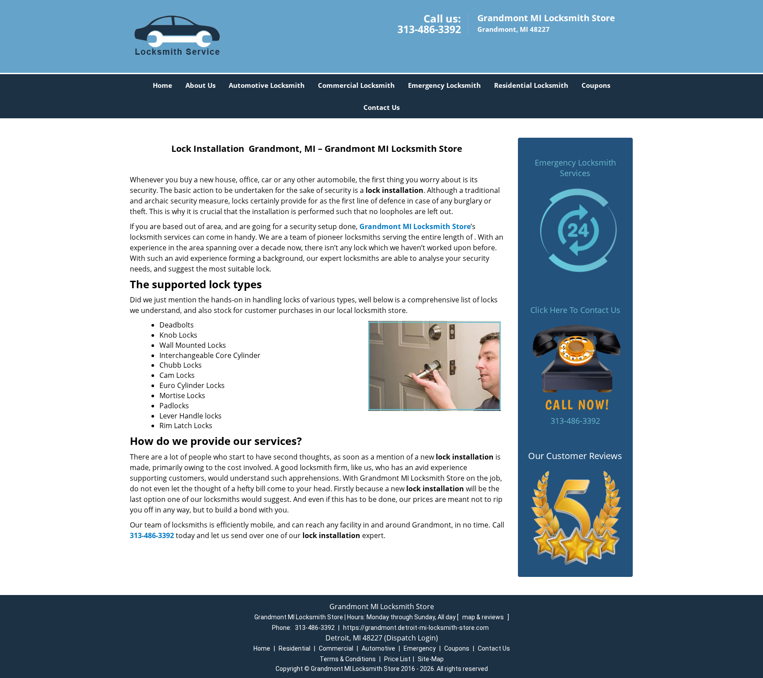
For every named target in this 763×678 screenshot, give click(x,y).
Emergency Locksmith (444, 85)
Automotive (378, 648)
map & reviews (483, 617)
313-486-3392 (429, 29)
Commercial (336, 648)
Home (162, 85)
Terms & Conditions (348, 659)
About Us (200, 85)
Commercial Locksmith (356, 85)
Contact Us (381, 107)
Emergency (420, 648)
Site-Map (431, 659)
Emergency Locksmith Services (575, 167)
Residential (294, 648)
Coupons (596, 85)
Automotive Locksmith (267, 85)
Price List (397, 659)
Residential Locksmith (531, 85)
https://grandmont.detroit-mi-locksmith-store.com (416, 627)
